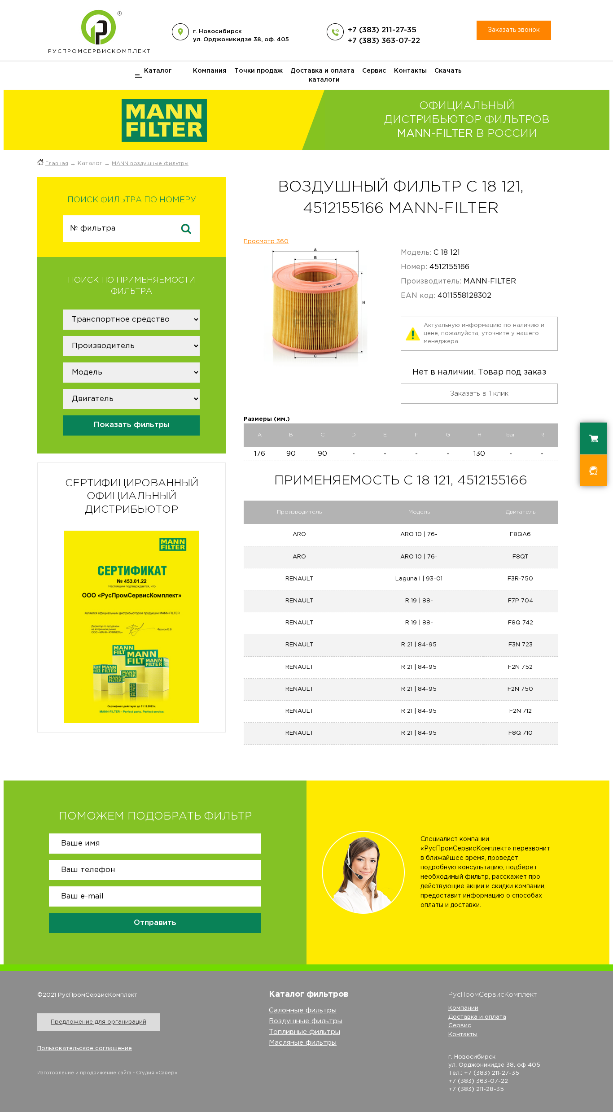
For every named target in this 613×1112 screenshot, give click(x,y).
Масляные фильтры (303, 1043)
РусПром (99, 51)
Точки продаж (258, 71)
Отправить (155, 923)
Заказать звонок (514, 30)
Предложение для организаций (98, 1022)
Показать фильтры (131, 425)
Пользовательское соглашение (84, 1048)
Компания (210, 71)
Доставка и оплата (322, 71)
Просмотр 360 (266, 241)
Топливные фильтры (304, 1032)
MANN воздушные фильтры (150, 163)
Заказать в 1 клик (479, 394)
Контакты (410, 71)
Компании (463, 1008)
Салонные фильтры (303, 1010)
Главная (56, 163)
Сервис (374, 71)
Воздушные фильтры (305, 1021)
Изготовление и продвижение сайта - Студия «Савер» (107, 1073)
